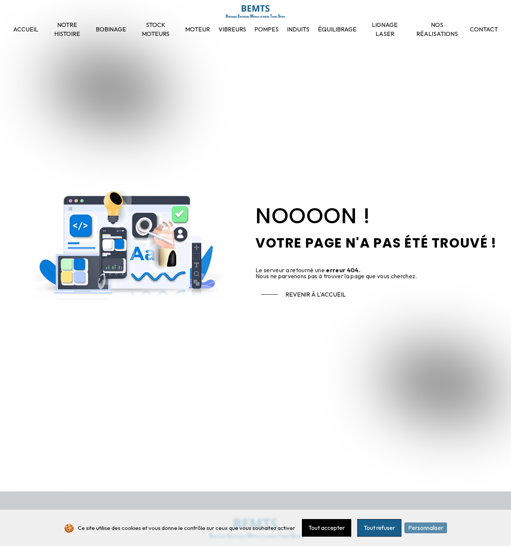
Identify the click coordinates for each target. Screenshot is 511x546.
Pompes (266, 29)
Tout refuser (379, 527)
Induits (298, 29)
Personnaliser (425, 527)
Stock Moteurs (155, 29)
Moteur (197, 29)
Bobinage (111, 29)
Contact (484, 29)
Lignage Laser (385, 29)
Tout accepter (326, 527)
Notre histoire (67, 29)
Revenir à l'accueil (315, 294)
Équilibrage (337, 29)
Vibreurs (232, 29)
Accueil (25, 29)
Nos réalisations (437, 29)
